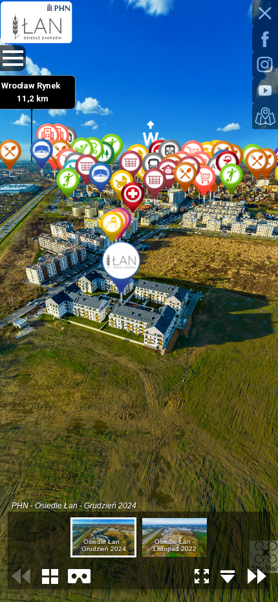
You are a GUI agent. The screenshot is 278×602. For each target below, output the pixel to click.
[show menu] (13, 58)
